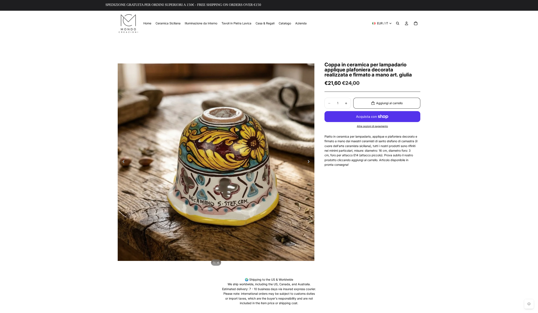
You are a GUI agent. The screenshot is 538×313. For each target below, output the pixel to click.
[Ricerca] (397, 23)
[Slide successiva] (309, 162)
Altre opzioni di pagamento (372, 126)
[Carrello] (415, 23)
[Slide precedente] (122, 162)
